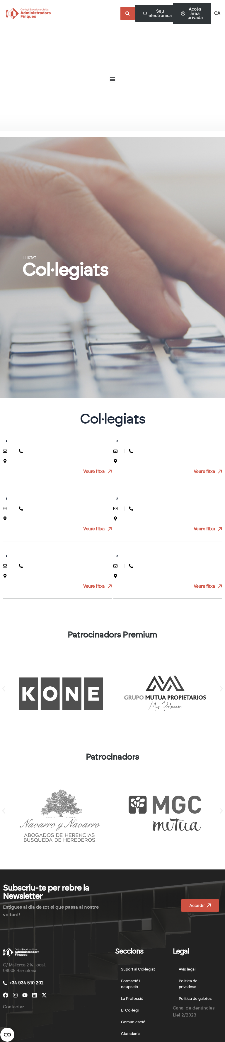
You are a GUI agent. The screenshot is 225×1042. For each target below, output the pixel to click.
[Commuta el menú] (112, 79)
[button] (3, 689)
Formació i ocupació (130, 984)
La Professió (132, 999)
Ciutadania (130, 1034)
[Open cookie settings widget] (7, 1035)
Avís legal (187, 969)
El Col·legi (130, 1010)
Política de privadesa (188, 984)
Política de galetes (195, 999)
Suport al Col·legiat (138, 969)
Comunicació (133, 1022)
